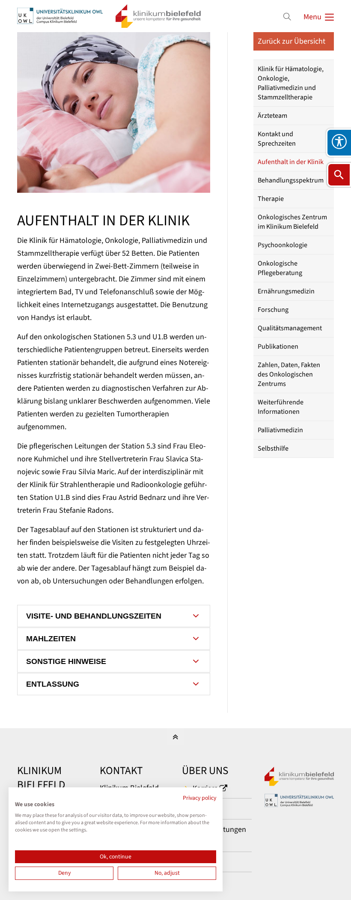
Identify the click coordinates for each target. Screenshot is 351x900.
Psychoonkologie (282, 245)
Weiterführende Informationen (280, 407)
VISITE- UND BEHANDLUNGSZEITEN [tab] (93, 616)
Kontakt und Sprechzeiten (277, 138)
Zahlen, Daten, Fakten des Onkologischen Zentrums (289, 374)
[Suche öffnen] (339, 175)
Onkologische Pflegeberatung (280, 268)
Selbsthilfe (273, 448)
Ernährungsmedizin (286, 291)
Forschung (273, 309)
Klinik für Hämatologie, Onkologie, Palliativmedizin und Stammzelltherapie (291, 83)
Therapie (271, 198)
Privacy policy (199, 798)
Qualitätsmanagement (290, 328)
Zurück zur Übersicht (291, 41)
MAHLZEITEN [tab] (51, 638)
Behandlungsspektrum (291, 180)
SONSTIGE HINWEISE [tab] (66, 661)
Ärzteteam (272, 115)
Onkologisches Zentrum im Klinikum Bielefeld (292, 221)
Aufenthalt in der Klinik (291, 162)
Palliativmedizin (280, 430)
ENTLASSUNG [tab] (52, 684)
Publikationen (278, 346)
